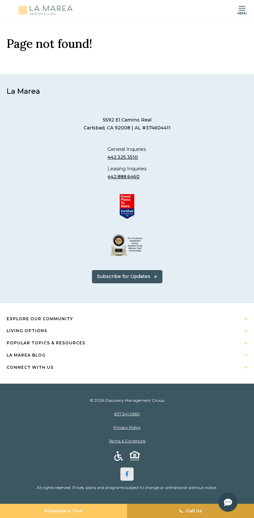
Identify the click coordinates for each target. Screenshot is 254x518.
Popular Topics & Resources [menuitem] (46, 342)
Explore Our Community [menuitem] (40, 318)
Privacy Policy (127, 427)
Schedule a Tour (63, 510)
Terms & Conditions (127, 440)
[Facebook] (127, 474)
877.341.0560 (127, 413)
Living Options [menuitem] (27, 330)
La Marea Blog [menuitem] (26, 355)
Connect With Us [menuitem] (30, 367)
